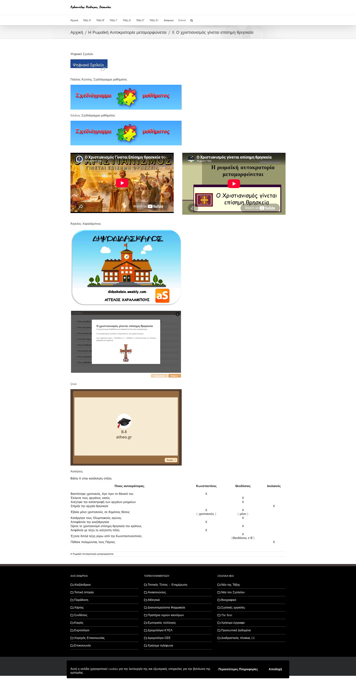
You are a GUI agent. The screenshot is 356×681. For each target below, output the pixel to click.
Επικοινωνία (82, 645)
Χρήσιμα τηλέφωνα (160, 645)
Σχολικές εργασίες (233, 607)
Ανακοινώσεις (157, 592)
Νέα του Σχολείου (233, 592)
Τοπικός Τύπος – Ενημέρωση (167, 584)
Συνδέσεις (81, 615)
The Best (226, 615)
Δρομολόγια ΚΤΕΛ (160, 630)
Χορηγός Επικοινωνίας (89, 638)
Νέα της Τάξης (230, 584)
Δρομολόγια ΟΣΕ (159, 638)
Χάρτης (79, 607)
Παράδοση (81, 600)
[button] (191, 20)
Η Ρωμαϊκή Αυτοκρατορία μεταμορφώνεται (91, 554)
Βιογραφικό (228, 600)
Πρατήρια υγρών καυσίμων (166, 615)
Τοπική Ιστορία (84, 592)
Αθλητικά (154, 600)
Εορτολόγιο (81, 630)
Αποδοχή (275, 669)
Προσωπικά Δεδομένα (236, 630)
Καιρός (78, 622)
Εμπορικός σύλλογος (162, 622)
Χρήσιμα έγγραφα (233, 622)
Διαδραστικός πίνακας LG (238, 638)
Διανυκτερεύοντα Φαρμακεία (166, 607)
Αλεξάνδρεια (82, 584)
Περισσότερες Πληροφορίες (238, 669)
